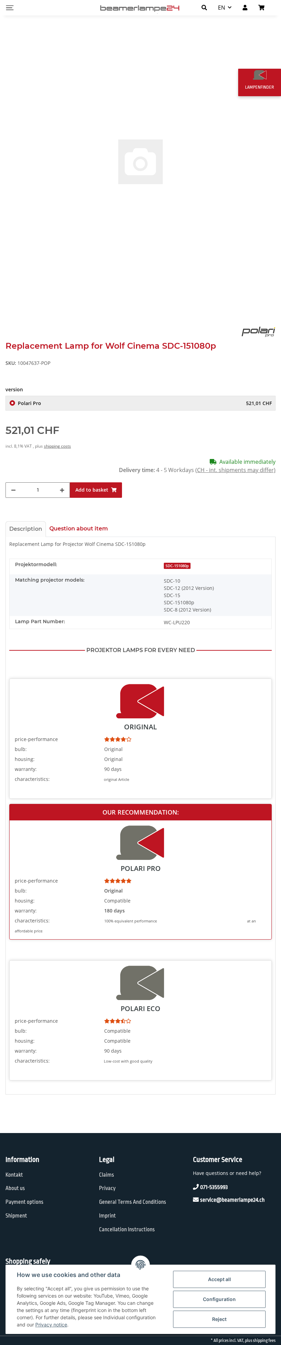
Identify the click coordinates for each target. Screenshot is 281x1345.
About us (15, 1188)
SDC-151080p (177, 565)
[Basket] (264, 7)
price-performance (36, 739)
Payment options (24, 1202)
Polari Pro (145, 403)
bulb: (21, 749)
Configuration (219, 1299)
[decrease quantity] (13, 490)
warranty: (26, 769)
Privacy (107, 1188)
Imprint (107, 1216)
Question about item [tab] (78, 528)
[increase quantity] (62, 490)
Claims (106, 1175)
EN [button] (221, 7)
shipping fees (264, 1340)
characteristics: (32, 779)
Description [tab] (25, 529)
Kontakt (14, 1175)
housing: (25, 759)
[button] (204, 7)
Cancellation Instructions (127, 1229)
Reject (219, 1319)
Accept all (219, 1279)
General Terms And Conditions (132, 1202)
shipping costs (57, 446)
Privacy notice (51, 1324)
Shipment (16, 1216)
